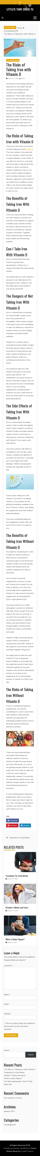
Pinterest (13, 825)
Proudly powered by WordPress (16, 1148)
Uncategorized (13, 60)
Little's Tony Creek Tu (20, 9)
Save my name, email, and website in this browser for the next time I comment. (19, 1026)
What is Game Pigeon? (15, 939)
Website (7, 1014)
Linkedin (25, 825)
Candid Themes (27, 1151)
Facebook (13, 820)
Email (6, 1004)
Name (7, 994)
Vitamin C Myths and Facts (17, 907)
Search (6, 1050)
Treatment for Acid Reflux (19, 837)
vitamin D (29, 149)
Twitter (26, 820)
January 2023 (9, 1111)
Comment (8, 965)
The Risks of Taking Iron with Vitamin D (19, 1069)
